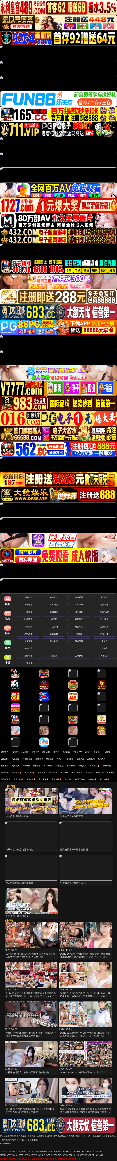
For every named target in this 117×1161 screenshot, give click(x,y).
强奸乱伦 (54, 597)
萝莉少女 (104, 597)
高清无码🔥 (80, 779)
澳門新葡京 (71, 765)
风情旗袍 (28, 633)
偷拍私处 (5, 765)
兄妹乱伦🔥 (44, 779)
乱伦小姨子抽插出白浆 (17, 915)
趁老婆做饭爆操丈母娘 (17, 816)
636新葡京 (107, 765)
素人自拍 (104, 604)
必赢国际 (5, 758)
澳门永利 (46, 752)
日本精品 (54, 604)
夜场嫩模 (26, 765)
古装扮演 (28, 626)
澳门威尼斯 (6, 779)
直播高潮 (39, 758)
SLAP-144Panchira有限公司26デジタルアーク (84, 1072)
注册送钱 (66, 752)
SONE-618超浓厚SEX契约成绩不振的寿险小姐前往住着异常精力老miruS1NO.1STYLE (30, 955)
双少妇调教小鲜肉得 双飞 (73, 882)
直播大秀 (110, 772)
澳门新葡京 (48, 765)
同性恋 (104, 648)
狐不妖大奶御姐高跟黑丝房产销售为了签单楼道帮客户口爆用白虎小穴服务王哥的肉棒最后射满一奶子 (85, 1111)
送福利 (87, 752)
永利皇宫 (83, 765)
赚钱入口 (68, 779)
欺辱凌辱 (28, 619)
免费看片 (89, 772)
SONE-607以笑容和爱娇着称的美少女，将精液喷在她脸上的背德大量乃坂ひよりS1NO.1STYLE (85, 955)
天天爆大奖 (53, 772)
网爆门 (104, 641)
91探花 (54, 619)
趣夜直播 (15, 765)
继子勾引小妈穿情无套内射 (19, 849)
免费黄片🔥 (17, 772)
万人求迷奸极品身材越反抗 (19, 882)
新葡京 (96, 752)
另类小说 (28, 663)
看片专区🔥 (57, 779)
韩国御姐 (54, 612)
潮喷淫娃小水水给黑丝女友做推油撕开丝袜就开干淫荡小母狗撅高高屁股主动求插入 (31, 1034)
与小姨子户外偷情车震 (71, 816)
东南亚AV (104, 612)
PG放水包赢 (27, 758)
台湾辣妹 (28, 612)
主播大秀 (80, 758)
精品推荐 (28, 597)
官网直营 (35, 752)
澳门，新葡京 (76, 772)
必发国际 (37, 765)
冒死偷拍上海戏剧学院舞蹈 (74, 849)
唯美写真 (79, 641)
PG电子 (56, 752)
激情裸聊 (5, 772)
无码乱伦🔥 (29, 772)
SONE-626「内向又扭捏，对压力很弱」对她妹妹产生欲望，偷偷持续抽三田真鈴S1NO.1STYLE (85, 995)
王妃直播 (91, 758)
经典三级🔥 (18, 779)
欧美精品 (79, 597)
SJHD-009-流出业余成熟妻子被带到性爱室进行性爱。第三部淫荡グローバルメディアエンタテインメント (31, 996)
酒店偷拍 (70, 758)
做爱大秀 (100, 772)
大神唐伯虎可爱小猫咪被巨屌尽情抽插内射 (28, 1072)
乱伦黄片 (101, 758)
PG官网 (15, 752)
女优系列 (54, 626)
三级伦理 (28, 604)
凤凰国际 (15, 758)
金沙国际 (64, 772)
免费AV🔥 (92, 779)
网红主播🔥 (105, 779)
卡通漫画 (28, 641)
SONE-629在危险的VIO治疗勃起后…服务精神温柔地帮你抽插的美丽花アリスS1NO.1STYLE (84, 1034)
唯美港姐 (79, 612)
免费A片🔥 (31, 779)
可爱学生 (79, 626)
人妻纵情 (79, 655)
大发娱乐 (60, 765)
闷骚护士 (104, 633)
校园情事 (54, 655)
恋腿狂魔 (104, 626)
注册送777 (77, 752)
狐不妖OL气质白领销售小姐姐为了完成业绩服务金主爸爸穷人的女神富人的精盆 (30, 1110)
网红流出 (79, 619)
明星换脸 (54, 633)
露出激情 (54, 641)
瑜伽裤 (79, 633)
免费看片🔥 (94, 765)
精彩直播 (50, 758)
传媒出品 (28, 648)
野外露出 (104, 619)
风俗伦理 (104, 655)
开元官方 (41, 772)
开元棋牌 (25, 752)
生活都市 (28, 655)
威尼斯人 (5, 752)
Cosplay (79, 604)
